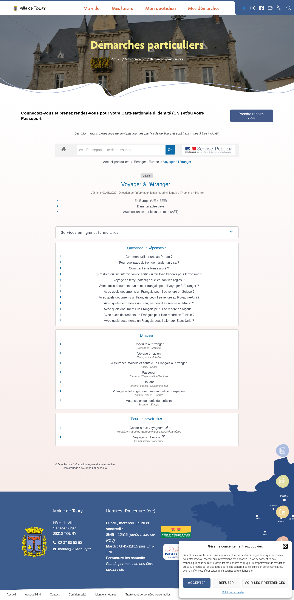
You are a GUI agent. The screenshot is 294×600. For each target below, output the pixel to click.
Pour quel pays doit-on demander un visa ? (149, 262)
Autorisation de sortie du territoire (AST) (150, 211)
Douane (149, 382)
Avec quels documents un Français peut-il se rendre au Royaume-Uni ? (149, 297)
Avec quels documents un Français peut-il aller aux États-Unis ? (149, 320)
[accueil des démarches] (63, 149)
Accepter (197, 583)
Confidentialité (77, 594)
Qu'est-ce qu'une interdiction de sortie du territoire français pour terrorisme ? (149, 274)
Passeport (149, 372)
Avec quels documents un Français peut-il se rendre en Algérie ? (149, 309)
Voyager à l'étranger (177, 162)
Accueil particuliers (116, 162)
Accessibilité (33, 594)
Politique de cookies (233, 592)
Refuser (226, 583)
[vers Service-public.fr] (208, 150)
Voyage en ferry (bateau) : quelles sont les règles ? (148, 280)
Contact (55, 594)
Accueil (116, 59)
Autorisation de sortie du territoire (149, 400)
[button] (285, 546)
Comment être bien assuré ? (149, 268)
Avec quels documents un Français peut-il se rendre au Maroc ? (149, 303)
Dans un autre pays (151, 206)
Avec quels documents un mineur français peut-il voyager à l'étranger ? (149, 286)
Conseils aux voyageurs (147, 428)
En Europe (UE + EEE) (151, 201)
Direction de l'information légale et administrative (86, 464)
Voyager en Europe (147, 437)
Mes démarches (135, 59)
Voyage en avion (149, 353)
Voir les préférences (265, 583)
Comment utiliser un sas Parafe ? (148, 256)
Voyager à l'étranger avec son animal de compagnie (149, 391)
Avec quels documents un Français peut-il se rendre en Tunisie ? (149, 315)
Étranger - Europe (147, 162)
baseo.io (102, 468)
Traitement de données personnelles (148, 594)
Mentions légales (105, 594)
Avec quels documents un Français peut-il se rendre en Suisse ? (149, 291)
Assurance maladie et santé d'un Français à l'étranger (149, 363)
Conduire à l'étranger (149, 344)
